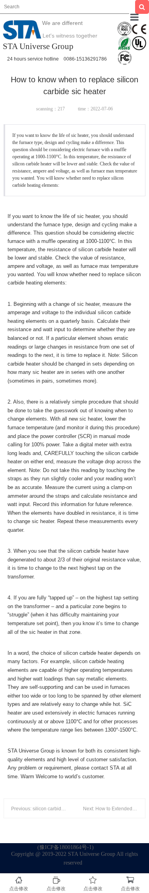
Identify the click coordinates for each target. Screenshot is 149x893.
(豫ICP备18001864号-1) (65, 847)
